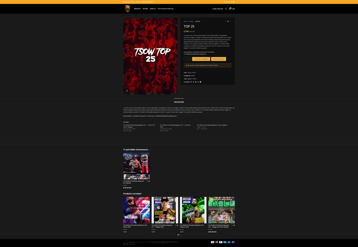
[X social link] (226, 2)
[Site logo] (127, 9)
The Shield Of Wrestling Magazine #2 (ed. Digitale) (212, 125)
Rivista (194, 79)
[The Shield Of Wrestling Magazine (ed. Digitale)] (136, 166)
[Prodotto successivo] (230, 21)
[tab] (179, 101)
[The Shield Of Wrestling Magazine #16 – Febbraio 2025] (193, 210)
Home (185, 21)
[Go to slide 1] (178, 234)
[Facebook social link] (224, 2)
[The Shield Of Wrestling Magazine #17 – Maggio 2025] (165, 210)
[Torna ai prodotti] (228, 21)
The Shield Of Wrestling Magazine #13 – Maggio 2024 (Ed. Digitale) (218, 226)
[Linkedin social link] (229, 2)
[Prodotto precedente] (226, 21)
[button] (127, 188)
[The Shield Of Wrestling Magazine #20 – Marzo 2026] (136, 210)
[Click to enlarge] (127, 90)
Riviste (191, 21)
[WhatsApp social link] (231, 2)
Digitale (189, 79)
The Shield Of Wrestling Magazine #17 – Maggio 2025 (162, 226)
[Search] (226, 9)
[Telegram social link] (233, 2)
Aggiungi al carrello (201, 59)
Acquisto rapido (218, 59)
